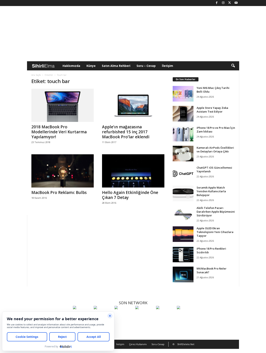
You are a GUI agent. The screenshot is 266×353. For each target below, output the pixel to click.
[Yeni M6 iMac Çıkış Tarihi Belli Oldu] (183, 94)
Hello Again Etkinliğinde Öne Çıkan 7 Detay (130, 195)
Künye (91, 66)
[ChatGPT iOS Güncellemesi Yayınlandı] (183, 173)
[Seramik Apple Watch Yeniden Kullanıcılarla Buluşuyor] (183, 193)
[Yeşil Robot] (124, 315)
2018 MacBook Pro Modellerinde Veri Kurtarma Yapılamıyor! (59, 132)
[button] (233, 65)
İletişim (167, 66)
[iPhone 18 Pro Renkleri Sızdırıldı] (183, 254)
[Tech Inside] (144, 315)
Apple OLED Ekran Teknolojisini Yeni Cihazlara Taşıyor (215, 232)
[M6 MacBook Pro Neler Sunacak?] (183, 274)
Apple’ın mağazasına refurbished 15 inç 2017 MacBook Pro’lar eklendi (125, 132)
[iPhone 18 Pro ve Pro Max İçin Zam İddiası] (183, 133)
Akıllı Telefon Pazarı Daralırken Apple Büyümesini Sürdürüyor (216, 211)
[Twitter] (229, 3)
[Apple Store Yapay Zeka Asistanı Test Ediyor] (183, 113)
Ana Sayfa (36, 75)
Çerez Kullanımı (138, 344)
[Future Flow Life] (186, 315)
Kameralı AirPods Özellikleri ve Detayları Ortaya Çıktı (215, 149)
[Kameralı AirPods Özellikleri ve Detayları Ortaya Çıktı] (183, 153)
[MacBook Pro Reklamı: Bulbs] (62, 171)
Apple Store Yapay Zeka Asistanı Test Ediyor (212, 109)
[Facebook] (216, 3)
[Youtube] (236, 3)
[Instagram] (223, 3)
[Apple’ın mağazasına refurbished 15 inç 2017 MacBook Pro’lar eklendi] (133, 105)
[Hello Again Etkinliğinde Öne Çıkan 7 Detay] (133, 171)
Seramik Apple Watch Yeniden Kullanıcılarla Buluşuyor (211, 191)
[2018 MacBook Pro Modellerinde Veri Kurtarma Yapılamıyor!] (62, 105)
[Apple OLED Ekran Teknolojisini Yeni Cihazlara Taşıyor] (183, 234)
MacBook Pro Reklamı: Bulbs (59, 192)
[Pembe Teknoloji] (165, 315)
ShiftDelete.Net (185, 344)
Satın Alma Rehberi (116, 66)
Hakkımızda (71, 66)
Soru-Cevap (157, 344)
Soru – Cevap (146, 66)
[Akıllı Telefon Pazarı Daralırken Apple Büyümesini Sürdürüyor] (183, 214)
